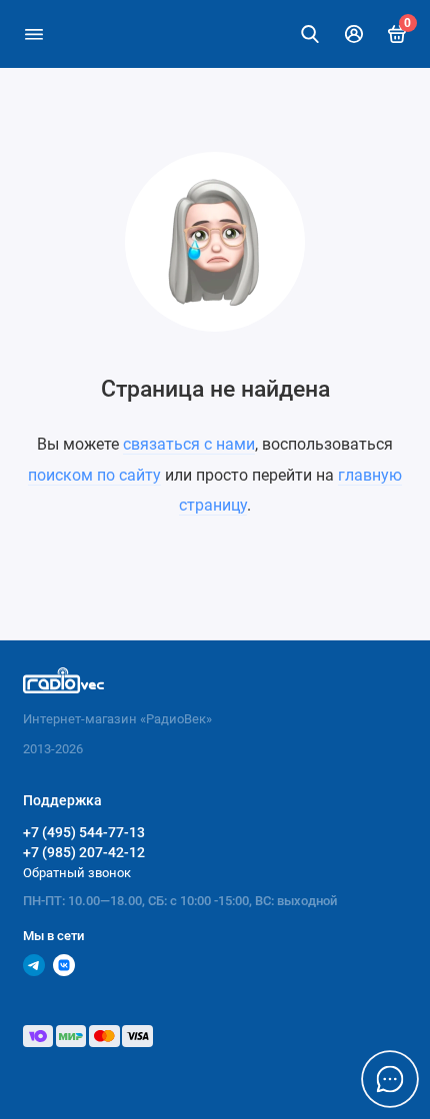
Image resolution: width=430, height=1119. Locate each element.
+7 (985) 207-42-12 (84, 852)
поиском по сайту (94, 475)
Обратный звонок (77, 872)
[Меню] (34, 34)
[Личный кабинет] (354, 34)
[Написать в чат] (390, 1079)
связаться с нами (189, 444)
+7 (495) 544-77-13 (84, 832)
